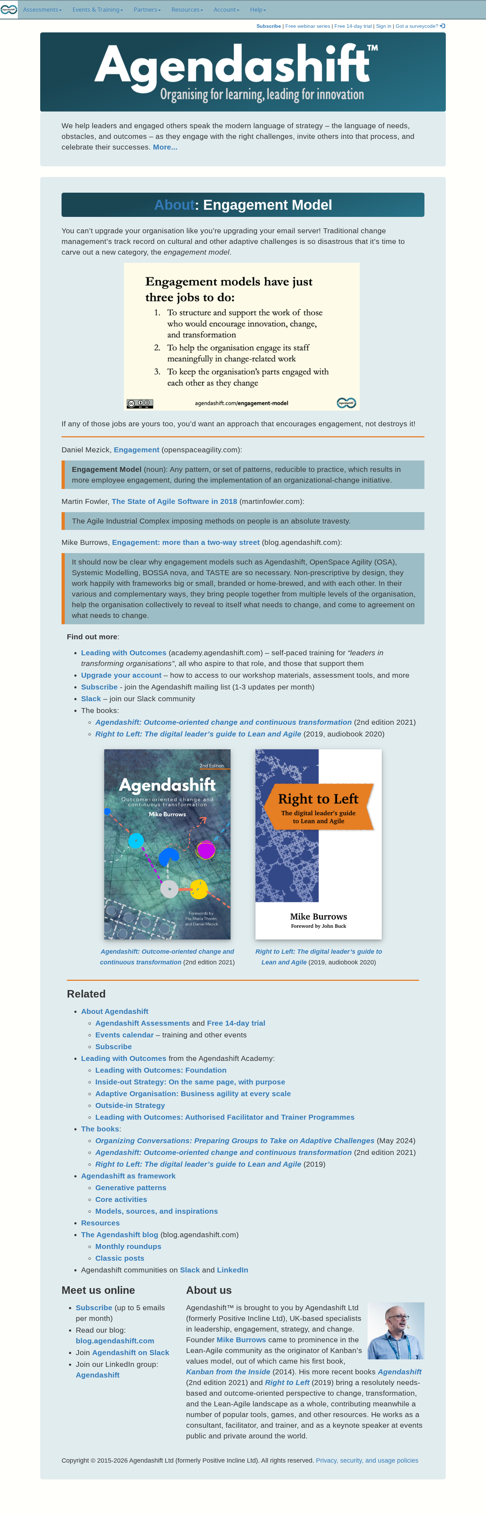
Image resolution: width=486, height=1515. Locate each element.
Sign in (383, 26)
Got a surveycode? (418, 26)
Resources (100, 1223)
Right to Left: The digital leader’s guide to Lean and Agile (198, 734)
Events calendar (124, 1035)
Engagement (136, 450)
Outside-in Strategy (130, 1105)
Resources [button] (185, 10)
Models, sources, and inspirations (156, 1211)
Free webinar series (307, 26)
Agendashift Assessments (142, 1023)
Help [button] (256, 10)
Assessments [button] (40, 10)
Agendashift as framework (128, 1176)
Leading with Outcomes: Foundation (161, 1070)
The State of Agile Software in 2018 (174, 501)
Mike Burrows (241, 1340)
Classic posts (119, 1258)
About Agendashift (114, 1011)
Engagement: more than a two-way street (186, 542)
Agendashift (98, 1375)
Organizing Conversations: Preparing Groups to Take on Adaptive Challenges (235, 1140)
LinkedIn (232, 1270)
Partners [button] (145, 10)
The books (100, 1129)
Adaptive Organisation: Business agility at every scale (193, 1093)
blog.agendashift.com (115, 1341)
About (174, 205)
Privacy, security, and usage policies (367, 1460)
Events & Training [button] (96, 10)
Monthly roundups (128, 1246)
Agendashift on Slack (130, 1352)
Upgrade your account (121, 675)
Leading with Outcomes (124, 653)
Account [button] (225, 10)
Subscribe (269, 26)
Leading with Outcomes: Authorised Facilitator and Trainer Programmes (225, 1117)
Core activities (121, 1199)
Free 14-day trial (353, 26)
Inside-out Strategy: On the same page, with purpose (190, 1082)
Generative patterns (131, 1187)
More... (165, 147)
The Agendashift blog (119, 1234)
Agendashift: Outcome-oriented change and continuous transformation (223, 722)
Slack (91, 698)
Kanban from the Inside (228, 1372)
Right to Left (287, 1382)
